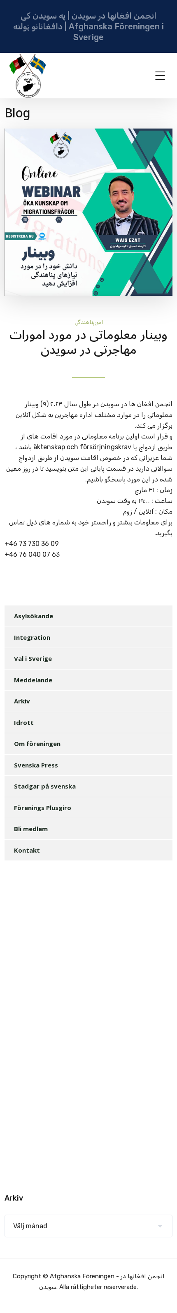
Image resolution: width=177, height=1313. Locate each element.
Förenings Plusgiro (42, 807)
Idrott (24, 722)
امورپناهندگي (89, 322)
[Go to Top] (160, 1294)
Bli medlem (31, 828)
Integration (32, 637)
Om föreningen (37, 743)
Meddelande (33, 680)
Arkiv (22, 701)
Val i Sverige (33, 658)
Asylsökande (33, 616)
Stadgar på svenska (45, 786)
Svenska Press (36, 765)
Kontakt (27, 850)
